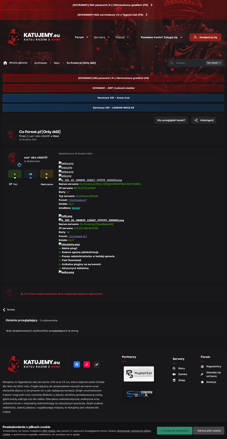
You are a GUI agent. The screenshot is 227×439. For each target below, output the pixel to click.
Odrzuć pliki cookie (209, 430)
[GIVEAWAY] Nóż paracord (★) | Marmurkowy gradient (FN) (110, 5)
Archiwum (40, 62)
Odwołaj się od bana (213, 374)
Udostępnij (206, 120)
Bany (181, 368)
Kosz (57, 62)
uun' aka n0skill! (36, 157)
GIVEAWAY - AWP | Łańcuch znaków (114, 87)
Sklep (181, 380)
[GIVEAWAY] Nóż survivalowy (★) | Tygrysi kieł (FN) (110, 14)
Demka (182, 374)
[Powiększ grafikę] (66, 163)
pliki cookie (49, 430)
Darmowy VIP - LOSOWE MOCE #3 (113, 107)
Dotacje (211, 382)
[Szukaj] (171, 63)
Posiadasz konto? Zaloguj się (160, 37)
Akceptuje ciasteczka (176, 430)
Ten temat (212, 63)
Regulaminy (213, 366)
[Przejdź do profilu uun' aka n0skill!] (12, 135)
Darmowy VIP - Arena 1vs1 (113, 97)
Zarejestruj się (208, 37)
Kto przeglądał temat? (171, 120)
